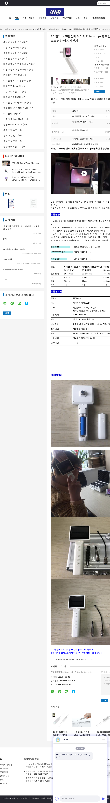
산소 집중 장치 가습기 (13, 119)
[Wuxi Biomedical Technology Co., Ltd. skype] (28, 303)
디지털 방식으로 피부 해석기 (17, 64)
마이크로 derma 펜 (12, 86)
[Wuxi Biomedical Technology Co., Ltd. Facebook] (6, 3)
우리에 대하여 (28, 18)
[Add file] (57, 799)
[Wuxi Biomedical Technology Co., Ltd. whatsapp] (13, 303)
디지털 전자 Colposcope (15, 102)
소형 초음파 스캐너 (12, 47)
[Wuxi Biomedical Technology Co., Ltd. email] (6, 303)
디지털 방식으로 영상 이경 (25, 29)
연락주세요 (67, 18)
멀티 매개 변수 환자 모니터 (16, 108)
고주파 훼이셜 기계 (12, 91)
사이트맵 (4, 783)
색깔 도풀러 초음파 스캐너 (16, 69)
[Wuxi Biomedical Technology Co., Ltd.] (55, 12)
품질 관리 (54, 18)
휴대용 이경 (60, 659)
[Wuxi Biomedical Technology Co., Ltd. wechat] (21, 303)
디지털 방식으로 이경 (84, 659)
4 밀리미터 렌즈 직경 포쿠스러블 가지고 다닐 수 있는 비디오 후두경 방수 (82, 733)
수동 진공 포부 (10, 141)
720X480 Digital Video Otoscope (25, 163)
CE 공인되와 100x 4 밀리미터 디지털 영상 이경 (60, 733)
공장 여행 (42, 18)
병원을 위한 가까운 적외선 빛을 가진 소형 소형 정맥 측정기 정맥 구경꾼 (42, 779)
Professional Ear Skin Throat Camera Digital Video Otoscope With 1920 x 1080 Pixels (25, 180)
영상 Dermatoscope (12, 124)
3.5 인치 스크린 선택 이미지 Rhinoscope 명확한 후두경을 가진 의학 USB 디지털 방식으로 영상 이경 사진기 (70, 90)
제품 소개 (8, 29)
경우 (85, 18)
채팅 (98, 91)
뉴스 (78, 18)
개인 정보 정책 (9, 798)
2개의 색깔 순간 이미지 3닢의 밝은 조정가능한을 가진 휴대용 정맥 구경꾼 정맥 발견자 (42, 766)
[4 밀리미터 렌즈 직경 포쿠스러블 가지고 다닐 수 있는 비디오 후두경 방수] (81, 720)
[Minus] (103, 739)
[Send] (103, 799)
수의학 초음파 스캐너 (13, 53)
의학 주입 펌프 (10, 130)
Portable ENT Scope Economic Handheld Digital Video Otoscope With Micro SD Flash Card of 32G (26, 172)
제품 (17, 18)
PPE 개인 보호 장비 (12, 75)
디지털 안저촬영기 (12, 97)
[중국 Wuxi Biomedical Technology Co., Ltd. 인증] (11, 203)
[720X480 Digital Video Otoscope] (6, 163)
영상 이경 (70, 659)
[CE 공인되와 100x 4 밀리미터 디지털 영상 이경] (60, 720)
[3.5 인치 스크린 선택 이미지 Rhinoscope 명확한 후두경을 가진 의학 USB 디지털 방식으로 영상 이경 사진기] (69, 60)
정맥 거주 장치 (10, 135)
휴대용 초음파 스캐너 (13, 42)
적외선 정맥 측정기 (12, 58)
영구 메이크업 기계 (12, 146)
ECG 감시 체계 (10, 113)
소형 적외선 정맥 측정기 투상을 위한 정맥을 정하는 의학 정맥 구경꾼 (42, 772)
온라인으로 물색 (98, 18)
